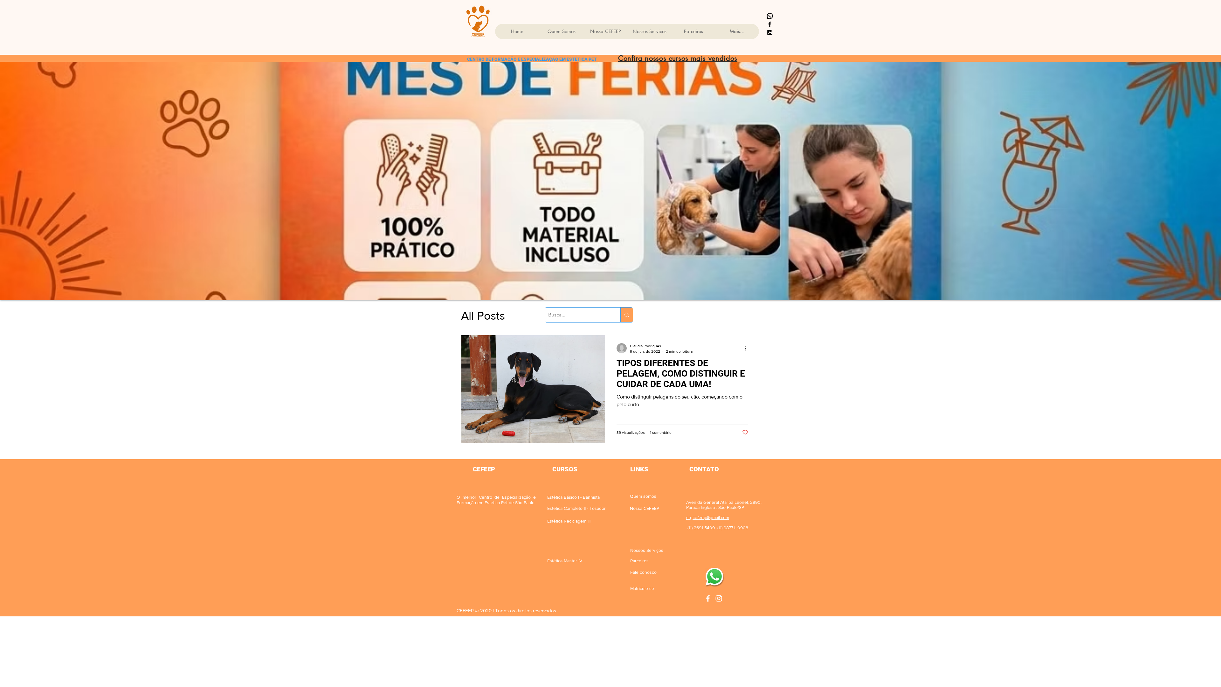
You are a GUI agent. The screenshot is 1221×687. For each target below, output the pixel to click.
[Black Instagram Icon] (769, 32)
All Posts (483, 315)
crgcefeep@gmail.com (707, 517)
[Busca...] (626, 315)
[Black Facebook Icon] (769, 24)
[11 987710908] (769, 15)
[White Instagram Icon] (718, 598)
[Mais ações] (747, 348)
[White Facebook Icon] (708, 598)
